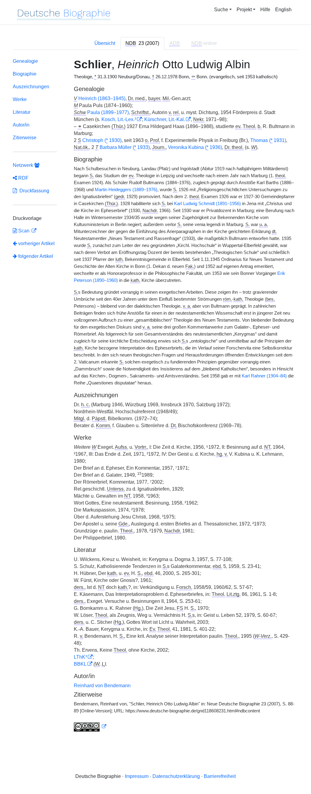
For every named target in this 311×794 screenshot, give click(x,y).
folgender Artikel (35, 256)
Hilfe (265, 9)
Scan (24, 230)
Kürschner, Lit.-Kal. (164, 119)
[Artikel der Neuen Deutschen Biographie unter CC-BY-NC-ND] (90, 726)
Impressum (137, 776)
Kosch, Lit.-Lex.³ (118, 119)
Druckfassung (33, 190)
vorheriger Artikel (36, 243)
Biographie (24, 73)
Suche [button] (221, 9)
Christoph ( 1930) (101, 140)
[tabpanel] (155, 396)
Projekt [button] (244, 9)
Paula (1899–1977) (108, 112)
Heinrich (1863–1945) (101, 98)
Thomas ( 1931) (268, 140)
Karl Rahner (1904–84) (264, 375)
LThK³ (80, 657)
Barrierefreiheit (220, 776)
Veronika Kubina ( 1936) (195, 147)
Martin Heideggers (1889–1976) (126, 189)
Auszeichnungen (31, 86)
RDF (23, 178)
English (283, 9)
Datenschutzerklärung (176, 776)
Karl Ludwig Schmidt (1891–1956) (207, 203)
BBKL (80, 664)
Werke (20, 99)
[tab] (142, 43)
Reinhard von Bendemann (102, 685)
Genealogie (25, 61)
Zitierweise (24, 137)
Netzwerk (23, 165)
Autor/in (21, 124)
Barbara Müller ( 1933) (125, 147)
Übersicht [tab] (104, 43)
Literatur (21, 112)
